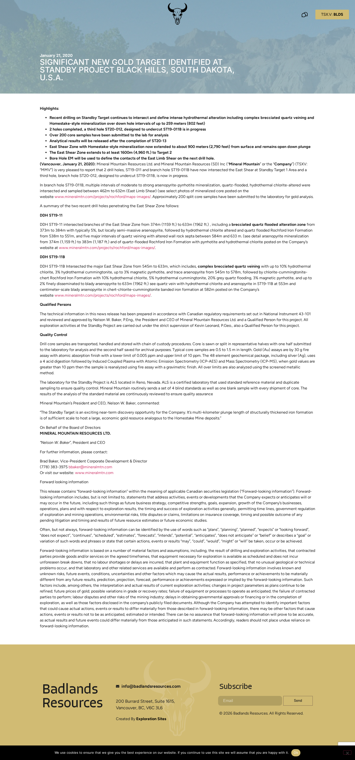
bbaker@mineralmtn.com (90, 467)
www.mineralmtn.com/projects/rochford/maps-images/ (103, 196)
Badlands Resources (72, 697)
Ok (296, 752)
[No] (347, 752)
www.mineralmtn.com (94, 472)
